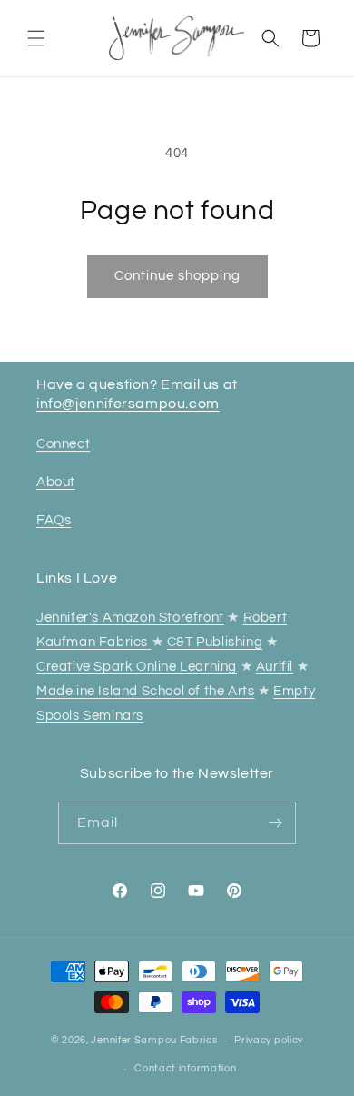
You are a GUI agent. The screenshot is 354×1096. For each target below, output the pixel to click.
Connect (63, 444)
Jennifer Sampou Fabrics (154, 1040)
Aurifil (274, 666)
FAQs (53, 520)
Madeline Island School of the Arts (145, 691)
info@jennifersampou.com (128, 403)
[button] (36, 38)
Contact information (185, 1068)
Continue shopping (177, 276)
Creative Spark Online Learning (136, 666)
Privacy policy (268, 1040)
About (55, 482)
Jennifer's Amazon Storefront (130, 617)
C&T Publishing (214, 642)
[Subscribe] (275, 823)
